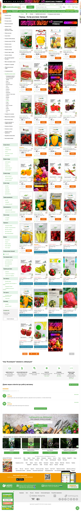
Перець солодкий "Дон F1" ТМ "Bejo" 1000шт (69, 279)
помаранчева (8, 149)
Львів (59, 458)
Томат (7, 107)
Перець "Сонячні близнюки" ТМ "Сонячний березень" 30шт (55, 54)
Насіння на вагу (8, 44)
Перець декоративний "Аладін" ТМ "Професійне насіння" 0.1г (25, 52)
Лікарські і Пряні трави (10, 94)
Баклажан (8, 82)
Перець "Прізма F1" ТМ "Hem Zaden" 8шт (39, 248)
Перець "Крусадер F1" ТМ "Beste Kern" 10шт (55, 118)
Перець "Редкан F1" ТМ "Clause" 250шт (55, 215)
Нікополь (31, 459)
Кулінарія (7, 265)
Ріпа (7, 111)
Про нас (21, 468)
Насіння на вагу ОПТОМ (10, 41)
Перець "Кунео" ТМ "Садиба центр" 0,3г (54, 149)
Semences (7, 239)
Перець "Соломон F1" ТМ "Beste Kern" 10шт (25, 342)
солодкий (7, 217)
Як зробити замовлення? (38, 470)
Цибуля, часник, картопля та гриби (9, 30)
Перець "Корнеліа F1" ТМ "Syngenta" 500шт (39, 311)
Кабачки (7, 89)
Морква (7, 97)
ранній (6, 200)
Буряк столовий (9, 105)
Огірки (7, 99)
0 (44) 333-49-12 (22, 486)
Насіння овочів (8, 15)
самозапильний (8, 210)
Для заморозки (8, 261)
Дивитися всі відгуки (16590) (40, 408)
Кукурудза (8, 92)
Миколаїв (26, 459)
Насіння (20, 11)
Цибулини (34, 11)
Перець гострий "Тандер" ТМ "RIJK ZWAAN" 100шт (41, 342)
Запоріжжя (43, 458)
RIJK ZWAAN (8, 245)
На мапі (60, 486)
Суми (46, 459)
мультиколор (8, 193)
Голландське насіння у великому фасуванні (10, 77)
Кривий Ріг (69, 458)
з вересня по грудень (9, 273)
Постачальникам (58, 470)
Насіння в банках (8, 55)
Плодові (38, 11)
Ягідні (42, 11)
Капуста (7, 90)
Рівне (42, 459)
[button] (69, 275)
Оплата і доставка (59, 4)
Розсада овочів (8, 21)
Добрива (72, 11)
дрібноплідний (8, 176)
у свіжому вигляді (9, 259)
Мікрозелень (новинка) (9, 116)
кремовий (7, 155)
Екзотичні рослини (9, 119)
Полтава (37, 459)
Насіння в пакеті (8, 46)
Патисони (8, 110)
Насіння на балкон (9, 126)
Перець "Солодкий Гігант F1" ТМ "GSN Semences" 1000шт (69, 311)
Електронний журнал (45, 492)
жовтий (6, 185)
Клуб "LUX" (52, 468)
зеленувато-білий (9, 153)
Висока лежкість (8, 229)
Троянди (25, 11)
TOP (10, 11)
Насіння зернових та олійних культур (9, 123)
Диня (7, 86)
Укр (64, 7)
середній (7, 202)
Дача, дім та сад (76, 11)
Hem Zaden (7, 247)
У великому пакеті (9, 71)
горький (6, 304)
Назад (22, 14)
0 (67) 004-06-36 (30, 487)
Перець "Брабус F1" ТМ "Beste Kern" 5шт (69, 118)
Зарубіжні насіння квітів (10, 135)
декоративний (8, 306)
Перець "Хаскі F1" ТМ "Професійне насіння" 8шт (68, 52)
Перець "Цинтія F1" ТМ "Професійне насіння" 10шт (24, 118)
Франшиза (52, 4)
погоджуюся (35, 427)
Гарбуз (7, 108)
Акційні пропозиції (7, 4)
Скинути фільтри (10, 318)
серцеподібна (8, 169)
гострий (6, 219)
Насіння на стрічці (8, 129)
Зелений (7, 254)
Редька (7, 103)
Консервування (8, 263)
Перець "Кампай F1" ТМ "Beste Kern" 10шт (69, 182)
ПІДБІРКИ (4, 11)
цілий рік (7, 271)
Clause (6, 241)
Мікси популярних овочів (10, 61)
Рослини (68, 11)
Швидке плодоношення (10, 227)
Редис (7, 102)
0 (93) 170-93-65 (27, 4)
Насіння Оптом (8, 26)
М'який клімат (8, 281)
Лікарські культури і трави (9, 68)
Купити (28, 56)
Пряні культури (8, 33)
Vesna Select (7, 35)
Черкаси (49, 458)
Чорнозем (7, 298)
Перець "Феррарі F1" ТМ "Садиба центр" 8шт (69, 215)
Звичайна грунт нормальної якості (7, 296)
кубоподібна (7, 161)
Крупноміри (63, 11)
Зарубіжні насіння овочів (10, 74)
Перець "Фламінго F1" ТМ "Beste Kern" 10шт (40, 279)
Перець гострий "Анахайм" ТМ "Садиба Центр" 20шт (25, 85)
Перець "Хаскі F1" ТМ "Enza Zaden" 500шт (54, 311)
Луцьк (75, 458)
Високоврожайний (9, 233)
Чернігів (59, 459)
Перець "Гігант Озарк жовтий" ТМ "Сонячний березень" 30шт (40, 52)
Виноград (29, 11)
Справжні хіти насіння (9, 114)
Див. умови (46, 375)
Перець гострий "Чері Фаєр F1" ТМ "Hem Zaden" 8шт (70, 246)
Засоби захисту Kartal (20, 470)
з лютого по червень (9, 275)
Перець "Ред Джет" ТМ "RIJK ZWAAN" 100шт (54, 279)
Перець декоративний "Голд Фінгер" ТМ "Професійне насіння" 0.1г (70, 149)
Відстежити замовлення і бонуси (71, 4)
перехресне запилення (10, 211)
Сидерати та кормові (9, 64)
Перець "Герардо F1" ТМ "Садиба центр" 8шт (25, 246)
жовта (6, 151)
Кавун (7, 81)
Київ (24, 458)
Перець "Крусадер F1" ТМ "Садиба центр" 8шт (41, 118)
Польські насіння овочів (9, 79)
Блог (17, 468)
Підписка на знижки (61, 468)
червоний (7, 189)
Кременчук (35, 464)
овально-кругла (8, 167)
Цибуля (7, 95)
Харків (29, 458)
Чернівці (73, 462)
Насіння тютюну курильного (8, 132)
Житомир (65, 459)
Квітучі (49, 11)
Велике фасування (9, 23)
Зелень (7, 87)
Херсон (54, 458)
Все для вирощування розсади (9, 58)
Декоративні (54, 11)
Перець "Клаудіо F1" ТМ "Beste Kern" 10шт (40, 85)
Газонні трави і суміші (9, 52)
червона (7, 147)
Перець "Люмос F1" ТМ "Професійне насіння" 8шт (39, 215)
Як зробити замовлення (57, 492)
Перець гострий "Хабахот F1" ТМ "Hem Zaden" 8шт (55, 246)
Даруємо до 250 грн (71, 468)
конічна (6, 163)
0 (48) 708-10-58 (22, 487)
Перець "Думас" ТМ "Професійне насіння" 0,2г (25, 215)
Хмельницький (53, 459)
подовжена (7, 165)
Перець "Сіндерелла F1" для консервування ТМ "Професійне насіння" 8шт (69, 85)
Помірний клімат (8, 286)
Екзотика (45, 11)
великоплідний (8, 180)
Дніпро (38, 458)
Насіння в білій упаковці (10, 38)
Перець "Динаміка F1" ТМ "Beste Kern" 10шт (55, 182)
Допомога (29, 470)
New (8, 11)
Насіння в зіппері (8, 49)
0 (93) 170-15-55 (29, 486)
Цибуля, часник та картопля (15, 11)
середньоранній (8, 204)
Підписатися (40, 425)
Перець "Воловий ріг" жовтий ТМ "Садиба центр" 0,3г (25, 311)
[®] (11, 8)
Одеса (33, 458)
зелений (7, 187)
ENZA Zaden (8, 243)
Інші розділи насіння (9, 138)
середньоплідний (9, 178)
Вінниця (64, 458)
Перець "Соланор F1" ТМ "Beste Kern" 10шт (25, 182)
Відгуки (47, 468)
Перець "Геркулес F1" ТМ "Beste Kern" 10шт (25, 279)
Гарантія (32, 468)
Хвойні (58, 11)
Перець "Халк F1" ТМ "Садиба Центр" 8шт (40, 149)
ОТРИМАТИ (8, 503)
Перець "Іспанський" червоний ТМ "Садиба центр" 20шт (25, 151)
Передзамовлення (49, 470)
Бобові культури (9, 84)
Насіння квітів (8, 18)
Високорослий (8, 231)
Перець (7, 100)
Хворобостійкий (8, 225)
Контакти (27, 468)
